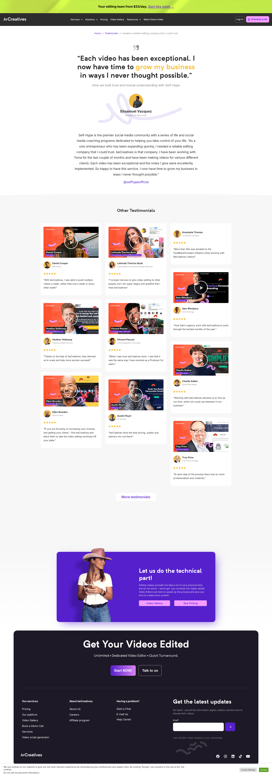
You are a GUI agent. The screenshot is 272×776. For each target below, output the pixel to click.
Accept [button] (264, 770)
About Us (75, 709)
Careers (74, 714)
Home (97, 33)
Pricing (104, 19)
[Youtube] (248, 756)
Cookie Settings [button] (248, 770)
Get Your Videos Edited (136, 645)
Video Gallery (117, 19)
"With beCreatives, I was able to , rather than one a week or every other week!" (68, 284)
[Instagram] (225, 756)
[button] (71, 242)
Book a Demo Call (32, 725)
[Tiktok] (240, 756)
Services (75, 19)
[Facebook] (217, 756)
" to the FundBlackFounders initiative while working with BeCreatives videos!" (198, 253)
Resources (132, 19)
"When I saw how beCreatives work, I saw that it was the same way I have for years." (136, 360)
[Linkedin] (233, 756)
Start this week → (161, 6)
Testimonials (111, 33)
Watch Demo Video (153, 19)
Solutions (90, 19)
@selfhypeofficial (136, 182)
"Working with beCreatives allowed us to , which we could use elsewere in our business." (199, 401)
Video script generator (35, 737)
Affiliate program (79, 720)
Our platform (29, 714)
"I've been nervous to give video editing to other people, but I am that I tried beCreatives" (134, 284)
